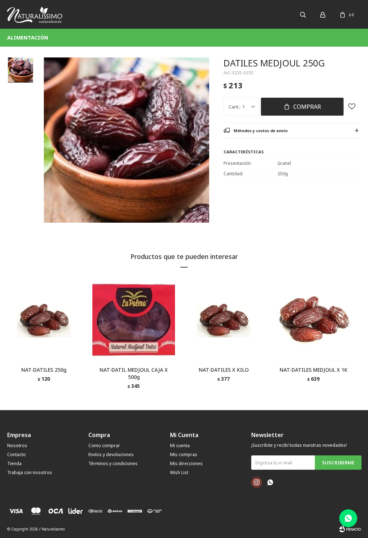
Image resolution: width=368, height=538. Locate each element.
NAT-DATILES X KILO (224, 369)
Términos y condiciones (113, 463)
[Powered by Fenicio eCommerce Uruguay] (350, 529)
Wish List (179, 472)
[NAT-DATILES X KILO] (223, 319)
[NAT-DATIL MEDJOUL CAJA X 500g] (133, 319)
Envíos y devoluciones (111, 454)
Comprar (307, 107)
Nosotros (17, 445)
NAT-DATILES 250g (43, 369)
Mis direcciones (186, 463)
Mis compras (183, 454)
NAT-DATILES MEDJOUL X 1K (314, 369)
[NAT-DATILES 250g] (44, 319)
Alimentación (27, 37)
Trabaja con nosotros (29, 472)
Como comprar (104, 445)
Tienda (14, 463)
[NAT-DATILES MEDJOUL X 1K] (313, 319)
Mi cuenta (180, 445)
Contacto (16, 454)
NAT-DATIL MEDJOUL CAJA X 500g (134, 373)
